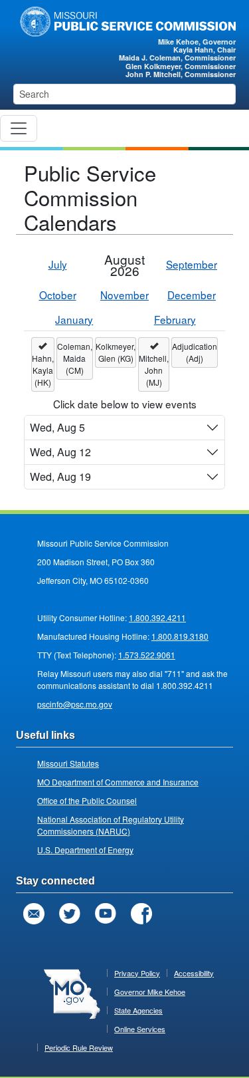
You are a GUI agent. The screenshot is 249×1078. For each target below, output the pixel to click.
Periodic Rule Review (78, 1047)
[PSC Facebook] (141, 913)
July (57, 264)
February (175, 319)
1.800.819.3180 (179, 636)
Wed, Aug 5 (57, 427)
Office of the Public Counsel (87, 800)
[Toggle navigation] (18, 128)
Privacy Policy (137, 973)
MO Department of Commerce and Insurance (118, 781)
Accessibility (194, 973)
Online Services (139, 1028)
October (57, 294)
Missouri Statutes (68, 763)
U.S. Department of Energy (85, 849)
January (74, 319)
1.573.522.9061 (146, 654)
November (124, 294)
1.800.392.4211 (157, 617)
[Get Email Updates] (33, 913)
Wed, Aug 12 (60, 452)
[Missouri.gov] (72, 993)
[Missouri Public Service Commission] (124, 20)
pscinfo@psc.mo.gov (74, 704)
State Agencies (138, 1010)
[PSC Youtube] (105, 913)
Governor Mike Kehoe (149, 991)
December (191, 294)
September (191, 264)
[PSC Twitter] (69, 913)
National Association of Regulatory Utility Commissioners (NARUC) (110, 825)
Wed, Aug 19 (60, 476)
